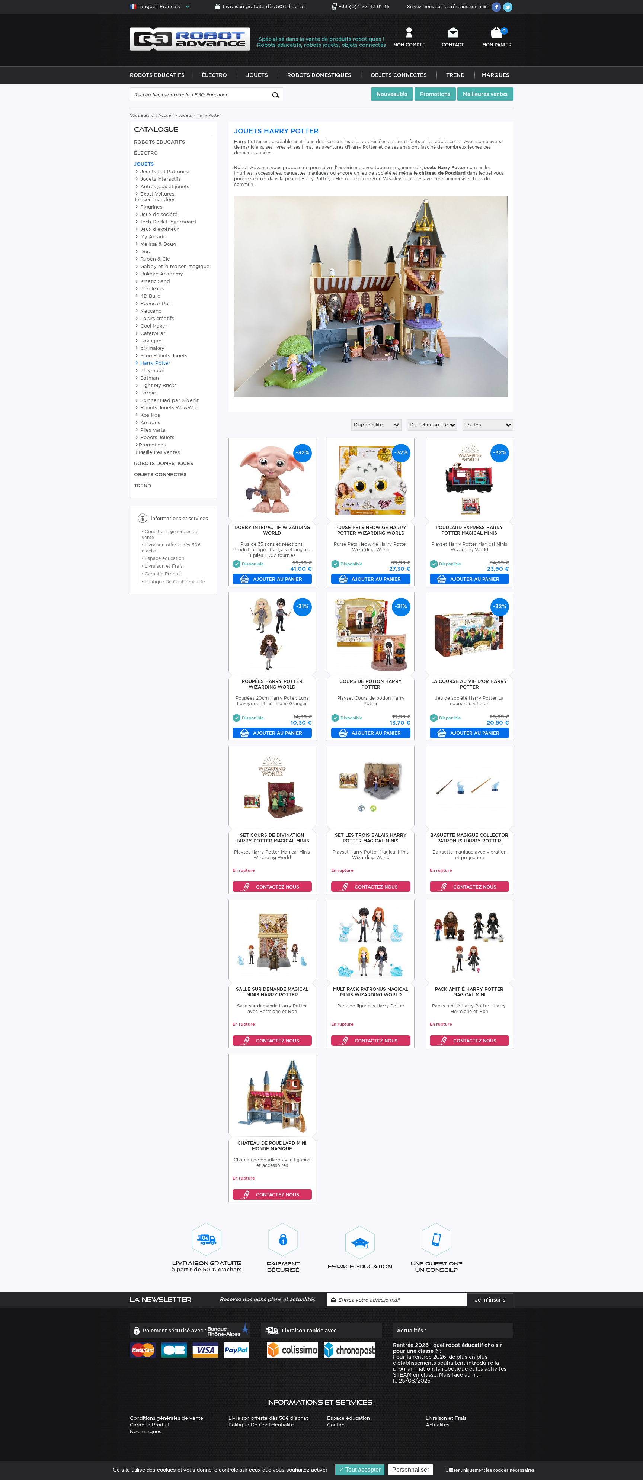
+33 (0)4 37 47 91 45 (364, 6)
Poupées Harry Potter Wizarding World (272, 684)
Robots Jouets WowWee (168, 407)
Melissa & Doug (157, 244)
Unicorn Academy (161, 274)
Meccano (150, 311)
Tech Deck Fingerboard (167, 222)
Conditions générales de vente (166, 1418)
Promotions (435, 94)
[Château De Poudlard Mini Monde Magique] (272, 1096)
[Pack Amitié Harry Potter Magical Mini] (469, 942)
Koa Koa (149, 415)
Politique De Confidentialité (173, 581)
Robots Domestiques (319, 75)
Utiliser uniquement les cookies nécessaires (489, 1470)
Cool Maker (153, 326)
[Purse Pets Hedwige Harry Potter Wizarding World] (370, 480)
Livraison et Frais (162, 566)
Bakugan (150, 341)
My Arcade (152, 236)
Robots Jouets (156, 437)
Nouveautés (392, 94)
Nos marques (145, 1431)
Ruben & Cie (154, 259)
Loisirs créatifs (156, 318)
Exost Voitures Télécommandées (154, 196)
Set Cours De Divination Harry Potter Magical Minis (272, 838)
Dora (145, 251)
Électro (214, 75)
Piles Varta (152, 430)
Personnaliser (410, 1470)
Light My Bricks (157, 385)
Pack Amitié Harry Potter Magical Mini (469, 991)
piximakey (151, 348)
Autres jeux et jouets (164, 186)
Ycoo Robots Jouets (163, 355)
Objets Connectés (399, 75)
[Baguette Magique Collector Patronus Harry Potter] (469, 788)
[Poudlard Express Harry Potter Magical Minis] (469, 480)
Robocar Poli (154, 303)
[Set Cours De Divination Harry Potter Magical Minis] (272, 788)
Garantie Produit (161, 574)
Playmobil (151, 370)
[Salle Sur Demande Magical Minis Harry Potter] (272, 942)
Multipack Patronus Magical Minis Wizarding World (370, 991)
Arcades (149, 422)
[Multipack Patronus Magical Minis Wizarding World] (370, 942)
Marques (495, 75)
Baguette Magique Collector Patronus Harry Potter (469, 838)
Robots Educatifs (157, 75)
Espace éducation (163, 558)
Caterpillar (152, 333)
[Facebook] (496, 7)
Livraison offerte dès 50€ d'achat (268, 1418)
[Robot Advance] (190, 38)
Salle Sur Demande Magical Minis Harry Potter (272, 991)
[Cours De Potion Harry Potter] (370, 634)
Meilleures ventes (485, 94)
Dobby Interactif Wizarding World (272, 530)
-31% (302, 606)
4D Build (150, 296)
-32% (302, 452)
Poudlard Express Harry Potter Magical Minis (469, 530)
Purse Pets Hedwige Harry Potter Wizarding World (370, 530)
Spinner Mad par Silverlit (169, 400)
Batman (149, 378)
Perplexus (151, 288)
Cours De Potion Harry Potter (370, 684)
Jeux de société (158, 214)
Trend (455, 75)
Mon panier (497, 38)
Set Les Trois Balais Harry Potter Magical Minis (371, 838)
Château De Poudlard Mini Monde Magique (272, 1145)
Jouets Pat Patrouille (164, 171)
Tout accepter (362, 1470)
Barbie (147, 393)
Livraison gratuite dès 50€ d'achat (264, 6)
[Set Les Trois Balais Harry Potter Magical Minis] (370, 788)
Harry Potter (154, 363)
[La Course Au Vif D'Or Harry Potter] (469, 634)
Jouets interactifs (160, 179)
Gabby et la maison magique (174, 266)
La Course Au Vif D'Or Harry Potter (469, 684)
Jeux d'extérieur (159, 229)
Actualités (437, 1425)
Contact (453, 45)
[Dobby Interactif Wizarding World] (272, 480)
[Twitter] (507, 7)
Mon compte (409, 45)
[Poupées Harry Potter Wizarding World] (272, 634)
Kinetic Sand (154, 281)
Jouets (257, 75)
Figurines (150, 207)
